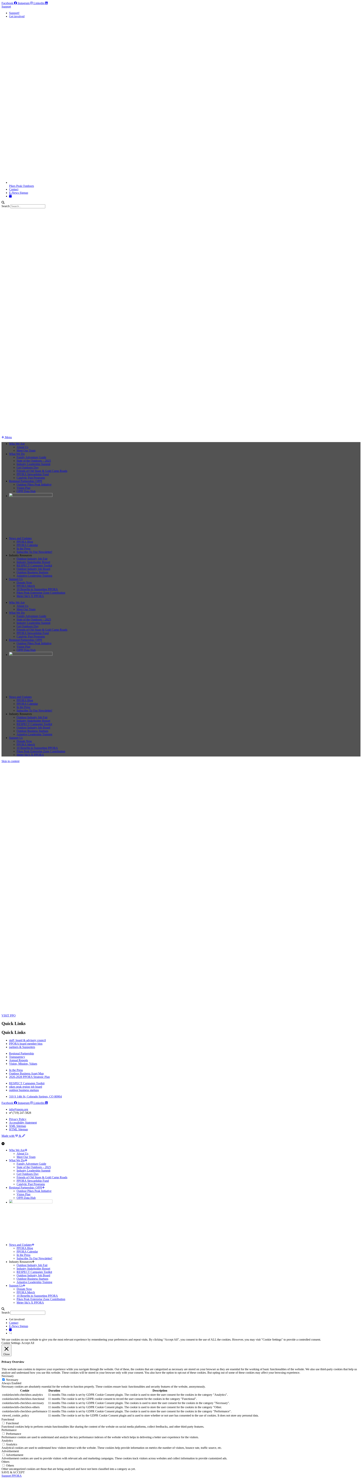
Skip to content (10, 761)
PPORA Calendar (27, 545)
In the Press (23, 548)
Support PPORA (12, 1475)
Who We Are (17, 443)
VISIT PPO (9, 1015)
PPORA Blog (25, 541)
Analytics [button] (7, 1440)
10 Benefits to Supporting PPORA (37, 589)
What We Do (17, 453)
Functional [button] (8, 1419)
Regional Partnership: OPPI (25, 481)
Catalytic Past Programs (31, 477)
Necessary (12, 1379)
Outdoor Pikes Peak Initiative (34, 484)
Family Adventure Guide (31, 457)
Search (6, 206)
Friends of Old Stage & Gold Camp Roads (42, 470)
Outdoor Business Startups (32, 572)
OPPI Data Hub (26, 491)
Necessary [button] (8, 1376)
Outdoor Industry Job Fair (32, 558)
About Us (22, 447)
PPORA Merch (26, 585)
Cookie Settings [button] (11, 1343)
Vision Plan (23, 487)
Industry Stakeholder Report (33, 562)
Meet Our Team (26, 450)
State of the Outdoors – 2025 (34, 460)
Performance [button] (9, 1430)
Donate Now (24, 582)
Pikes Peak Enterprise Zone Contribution (41, 592)
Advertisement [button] (10, 1451)
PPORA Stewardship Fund (33, 474)
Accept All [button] (27, 1343)
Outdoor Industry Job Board (33, 568)
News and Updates (20, 538)
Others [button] (5, 1461)
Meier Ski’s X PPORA (30, 596)
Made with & (12, 1135)
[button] (181, 202)
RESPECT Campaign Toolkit (34, 565)
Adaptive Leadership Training (34, 575)
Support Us (16, 579)
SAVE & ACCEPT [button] (13, 1472)
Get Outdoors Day (28, 467)
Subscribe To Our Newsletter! (34, 551)
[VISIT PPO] (19, 1012)
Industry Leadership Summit (33, 464)
